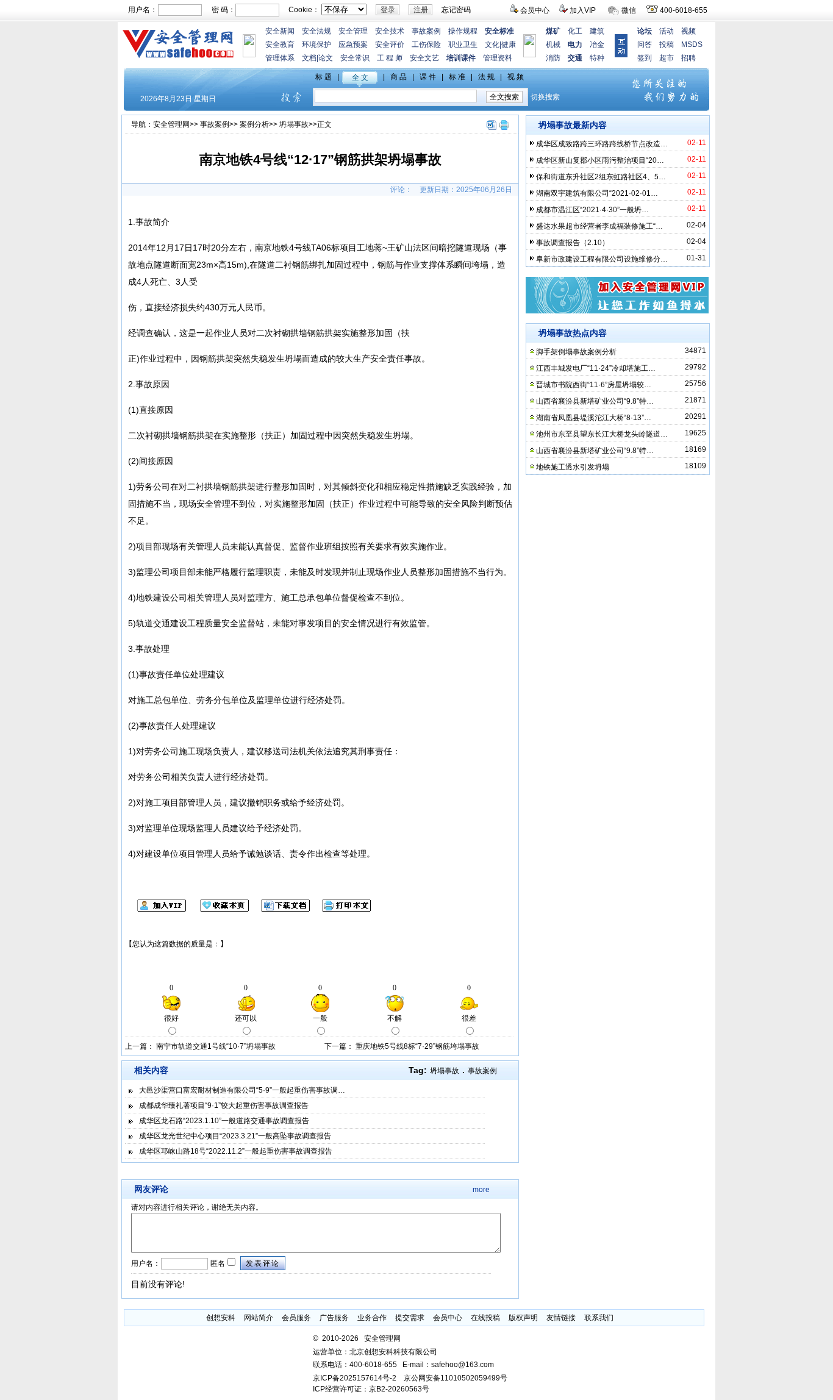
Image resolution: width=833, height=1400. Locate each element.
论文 (325, 58)
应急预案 (353, 44)
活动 (666, 31)
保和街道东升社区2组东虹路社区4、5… (601, 177)
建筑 (597, 31)
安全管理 (353, 31)
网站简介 (258, 1317)
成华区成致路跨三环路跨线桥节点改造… (602, 144)
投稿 (666, 44)
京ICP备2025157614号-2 (354, 1378)
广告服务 (334, 1317)
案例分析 (254, 124)
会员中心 (534, 10)
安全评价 (389, 44)
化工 (575, 31)
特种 (597, 58)
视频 (688, 31)
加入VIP (583, 10)
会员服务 (296, 1317)
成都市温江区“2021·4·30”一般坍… (592, 209)
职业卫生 (462, 44)
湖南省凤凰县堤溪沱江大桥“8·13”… (593, 417)
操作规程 (462, 31)
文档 (309, 58)
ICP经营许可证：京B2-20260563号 (371, 1389)
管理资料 (497, 58)
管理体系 (280, 58)
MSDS (692, 44)
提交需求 (409, 1317)
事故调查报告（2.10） (572, 242)
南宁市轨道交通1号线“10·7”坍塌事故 (216, 1046)
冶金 (597, 44)
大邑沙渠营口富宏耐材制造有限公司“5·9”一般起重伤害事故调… (242, 1090)
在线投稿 (485, 1317)
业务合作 (372, 1317)
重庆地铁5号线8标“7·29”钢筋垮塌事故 (417, 1046)
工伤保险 (426, 44)
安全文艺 (424, 58)
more (481, 1189)
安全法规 (316, 31)
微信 (628, 10)
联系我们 (598, 1317)
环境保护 (316, 44)
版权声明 (523, 1317)
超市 (666, 58)
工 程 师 (389, 58)
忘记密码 (456, 9)
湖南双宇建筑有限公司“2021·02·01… (597, 193)
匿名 (217, 1263)
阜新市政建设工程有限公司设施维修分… (602, 259)
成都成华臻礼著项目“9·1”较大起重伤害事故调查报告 (224, 1105)
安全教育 (280, 44)
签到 (644, 58)
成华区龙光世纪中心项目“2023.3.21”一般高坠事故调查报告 (235, 1136)
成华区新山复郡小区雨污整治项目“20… (600, 160)
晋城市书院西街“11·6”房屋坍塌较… (593, 384)
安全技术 (389, 31)
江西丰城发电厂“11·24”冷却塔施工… (596, 368)
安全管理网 (171, 124)
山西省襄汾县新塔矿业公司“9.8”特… (595, 401)
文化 (492, 44)
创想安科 (220, 1317)
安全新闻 (280, 31)
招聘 (688, 58)
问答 (644, 44)
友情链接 (561, 1317)
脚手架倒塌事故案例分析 (576, 352)
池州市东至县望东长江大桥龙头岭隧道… (602, 434)
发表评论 (263, 1263)
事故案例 (426, 31)
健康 (508, 44)
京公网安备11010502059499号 (455, 1378)
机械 (553, 44)
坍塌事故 (294, 124)
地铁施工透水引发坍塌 (572, 467)
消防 (553, 58)
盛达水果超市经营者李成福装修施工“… (599, 226)
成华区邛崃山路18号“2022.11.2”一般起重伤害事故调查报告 (235, 1151)
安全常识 (355, 58)
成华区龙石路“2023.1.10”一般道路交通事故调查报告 (224, 1120)
